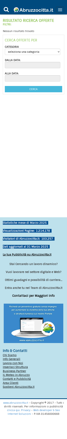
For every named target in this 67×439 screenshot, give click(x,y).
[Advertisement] (33, 171)
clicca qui (13, 410)
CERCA (33, 89)
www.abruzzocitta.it (15, 402)
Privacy (26, 410)
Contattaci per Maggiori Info (33, 296)
